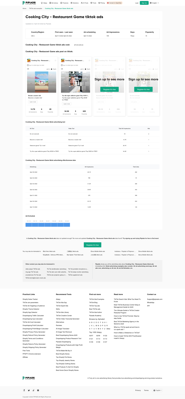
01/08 (98, 342)
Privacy (138, 390)
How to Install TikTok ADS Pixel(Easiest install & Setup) (127, 337)
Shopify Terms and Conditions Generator (33, 339)
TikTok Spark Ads (62, 306)
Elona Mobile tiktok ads (98, 251)
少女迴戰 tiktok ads (96, 255)
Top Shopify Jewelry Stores (65, 360)
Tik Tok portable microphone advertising (79, 269)
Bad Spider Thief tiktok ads (75, 255)
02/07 (91, 335)
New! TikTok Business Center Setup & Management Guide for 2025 (127, 306)
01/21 (91, 339)
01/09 (91, 342)
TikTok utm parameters (30, 302)
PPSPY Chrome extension (32, 354)
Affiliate (25, 357)
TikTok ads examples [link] (35, 8)
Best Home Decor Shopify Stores (67, 370)
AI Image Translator (62, 328)
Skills (58, 309)
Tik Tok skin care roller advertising (57, 272)
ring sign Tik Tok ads (32, 272)
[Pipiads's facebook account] (24, 390)
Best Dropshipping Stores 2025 (66, 335)
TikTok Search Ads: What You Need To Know (127, 300)
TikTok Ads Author (95, 312)
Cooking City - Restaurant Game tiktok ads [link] (59, 8)
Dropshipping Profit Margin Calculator (35, 328)
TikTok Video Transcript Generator (67, 319)
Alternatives (60, 322)
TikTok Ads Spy (61, 302)
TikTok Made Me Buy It (64, 350)
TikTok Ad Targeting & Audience (34, 306)
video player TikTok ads (33, 269)
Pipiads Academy (95, 315)
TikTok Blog (93, 302)
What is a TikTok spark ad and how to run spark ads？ (126, 328)
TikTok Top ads (94, 306)
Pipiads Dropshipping (63, 342)
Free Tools (26, 350)
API (148, 306)
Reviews (59, 325)
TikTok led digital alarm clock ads (36, 278)
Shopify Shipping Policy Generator (34, 347)
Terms (146, 390)
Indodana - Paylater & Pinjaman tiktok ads (126, 251)
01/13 (98, 339)
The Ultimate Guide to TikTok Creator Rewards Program (126, 311)
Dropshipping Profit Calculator (33, 325)
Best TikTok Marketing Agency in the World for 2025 (126, 322)
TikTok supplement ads (75, 275)
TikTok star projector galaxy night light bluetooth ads (57, 275)
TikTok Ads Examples (96, 299)
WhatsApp (150, 302)
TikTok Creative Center (64, 315)
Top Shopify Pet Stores (64, 357)
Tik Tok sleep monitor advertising (78, 272)
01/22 (105, 335)
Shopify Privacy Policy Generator (34, 332)
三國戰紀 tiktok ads (72, 251)
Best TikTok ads (94, 309)
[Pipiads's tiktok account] (33, 390)
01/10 (105, 339)
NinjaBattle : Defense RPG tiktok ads (54, 255)
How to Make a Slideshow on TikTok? (127, 333)
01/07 (105, 342)
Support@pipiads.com (154, 299)
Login (137, 3)
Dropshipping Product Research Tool (68, 338)
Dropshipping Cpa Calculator (33, 319)
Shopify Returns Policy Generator (34, 344)
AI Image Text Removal (64, 332)
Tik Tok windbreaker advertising (56, 269)
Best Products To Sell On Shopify (67, 367)
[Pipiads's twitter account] (28, 390)
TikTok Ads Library (62, 312)
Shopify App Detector (30, 312)
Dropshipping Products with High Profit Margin (69, 346)
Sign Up (144, 3)
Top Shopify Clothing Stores (65, 364)
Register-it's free (109, 89)
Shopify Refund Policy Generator (34, 335)
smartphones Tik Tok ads (33, 275)
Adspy (58, 299)
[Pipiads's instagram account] (38, 390)
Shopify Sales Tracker (30, 299)
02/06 (98, 335)
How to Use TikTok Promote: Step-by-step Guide (127, 317)
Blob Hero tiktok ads (49, 251)
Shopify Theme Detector (31, 309)
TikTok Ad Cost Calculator (32, 322)
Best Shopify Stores (62, 354)
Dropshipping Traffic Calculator (33, 315)
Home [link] (25, 8)
